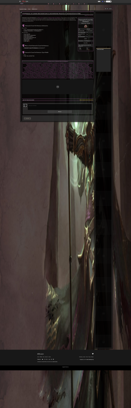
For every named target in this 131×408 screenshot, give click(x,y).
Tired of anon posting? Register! (86, 99)
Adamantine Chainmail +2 (46, 64)
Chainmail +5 (35, 70)
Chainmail (72, 68)
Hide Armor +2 (78, 73)
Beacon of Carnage (79, 66)
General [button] (55, 3)
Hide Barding (80, 74)
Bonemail (37, 67)
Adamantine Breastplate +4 (71, 63)
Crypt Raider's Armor (52, 72)
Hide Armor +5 (27, 74)
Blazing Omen (31, 67)
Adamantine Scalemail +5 (78, 65)
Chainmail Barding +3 (69, 70)
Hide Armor (65, 73)
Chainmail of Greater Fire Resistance (76, 71)
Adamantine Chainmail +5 (79, 64)
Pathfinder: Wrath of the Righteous (54, 17)
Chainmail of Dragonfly (49, 71)
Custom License (54, 361)
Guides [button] (81, 3)
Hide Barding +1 (87, 74)
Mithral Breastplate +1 (62, 77)
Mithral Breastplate (53, 77)
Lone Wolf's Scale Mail (81, 76)
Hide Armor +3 (84, 73)
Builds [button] (86, 3)
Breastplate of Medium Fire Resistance (42, 68)
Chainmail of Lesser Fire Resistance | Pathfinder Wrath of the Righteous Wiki (51, 13)
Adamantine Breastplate (27, 63)
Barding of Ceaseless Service (69, 66)
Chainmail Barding (42, 70)
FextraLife (81, 359)
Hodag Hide (53, 76)
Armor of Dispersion (52, 66)
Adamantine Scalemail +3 (57, 65)
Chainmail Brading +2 (30, 71)
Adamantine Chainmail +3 (57, 64)
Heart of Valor (59, 73)
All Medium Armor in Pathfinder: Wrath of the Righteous (58, 61)
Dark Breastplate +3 (77, 72)
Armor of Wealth (60, 66)
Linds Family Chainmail (60, 76)
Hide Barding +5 (46, 76)
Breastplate (42, 67)
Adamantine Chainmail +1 (36, 64)
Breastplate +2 (54, 67)
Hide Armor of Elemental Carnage (37, 74)
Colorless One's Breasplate (31, 72)
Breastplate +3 (61, 67)
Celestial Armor (66, 68)
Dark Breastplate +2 (69, 72)
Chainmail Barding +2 (60, 70)
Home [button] (50, 3)
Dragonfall (31, 73)
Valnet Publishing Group (90, 359)
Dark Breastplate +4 (86, 72)
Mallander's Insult (37, 77)
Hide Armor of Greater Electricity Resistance (53, 74)
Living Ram (74, 76)
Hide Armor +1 (71, 73)
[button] (99, 1)
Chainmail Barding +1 (51, 70)
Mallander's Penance (45, 77)
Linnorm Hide (68, 76)
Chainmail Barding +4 (79, 70)
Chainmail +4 (29, 70)
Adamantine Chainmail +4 (68, 64)
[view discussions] (105, 9)
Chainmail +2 (83, 68)
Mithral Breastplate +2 (71, 77)
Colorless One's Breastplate (42, 72)
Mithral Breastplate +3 (80, 77)
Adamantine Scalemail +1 (36, 65)
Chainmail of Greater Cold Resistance (61, 71)
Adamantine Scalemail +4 (68, 65)
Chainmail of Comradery (39, 71)
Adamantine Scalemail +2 (47, 65)
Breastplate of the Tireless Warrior (56, 68)
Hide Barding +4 (39, 76)
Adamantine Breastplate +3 (60, 63)
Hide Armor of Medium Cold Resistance (69, 74)
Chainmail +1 (77, 68)
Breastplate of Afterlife (82, 67)
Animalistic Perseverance (37, 66)
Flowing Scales (37, 73)
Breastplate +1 (48, 67)
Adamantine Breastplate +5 (82, 63)
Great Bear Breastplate (52, 73)
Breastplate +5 (74, 67)
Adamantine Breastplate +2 (49, 63)
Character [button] (62, 3)
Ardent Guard (45, 66)
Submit (60, 111)
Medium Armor (40, 17)
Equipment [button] (69, 3)
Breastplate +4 (67, 67)
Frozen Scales (44, 73)
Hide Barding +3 (32, 76)
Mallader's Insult (29, 77)
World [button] (75, 3)
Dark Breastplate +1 (61, 72)
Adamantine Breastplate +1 (38, 63)
